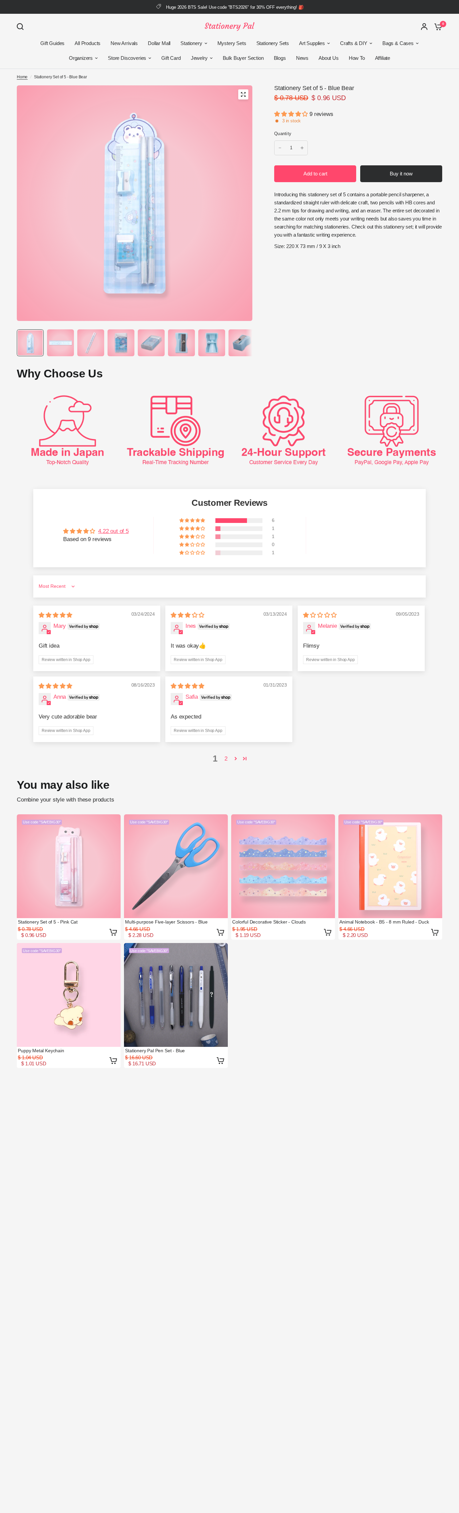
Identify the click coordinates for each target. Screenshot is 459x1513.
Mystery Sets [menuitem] (231, 43)
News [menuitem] (302, 58)
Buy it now (401, 173)
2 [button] (225, 758)
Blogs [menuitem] (280, 58)
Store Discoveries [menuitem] (127, 58)
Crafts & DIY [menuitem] (353, 43)
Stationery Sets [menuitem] (272, 43)
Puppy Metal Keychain (41, 1050)
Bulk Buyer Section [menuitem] (243, 58)
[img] (55, 615)
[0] (436, 26)
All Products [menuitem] (87, 43)
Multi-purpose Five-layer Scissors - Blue (166, 922)
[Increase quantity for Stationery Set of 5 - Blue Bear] (302, 148)
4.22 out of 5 (113, 531)
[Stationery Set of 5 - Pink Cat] (69, 866)
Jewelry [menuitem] (199, 58)
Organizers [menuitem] (81, 58)
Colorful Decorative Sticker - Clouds (269, 922)
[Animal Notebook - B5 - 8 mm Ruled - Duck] (390, 866)
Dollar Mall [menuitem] (159, 43)
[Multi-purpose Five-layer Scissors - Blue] (176, 866)
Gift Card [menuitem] (170, 58)
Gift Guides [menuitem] (52, 43)
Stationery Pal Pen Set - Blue (155, 1050)
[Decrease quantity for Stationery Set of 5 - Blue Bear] (280, 148)
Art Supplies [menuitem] (312, 43)
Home (22, 77)
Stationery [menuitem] (191, 43)
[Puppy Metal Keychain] (69, 995)
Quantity (282, 133)
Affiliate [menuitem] (382, 58)
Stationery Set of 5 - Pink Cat (48, 922)
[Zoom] (243, 94)
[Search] (22, 26)
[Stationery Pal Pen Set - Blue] (176, 995)
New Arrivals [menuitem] (124, 43)
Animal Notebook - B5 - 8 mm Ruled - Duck (384, 922)
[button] (291, 114)
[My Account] (424, 26)
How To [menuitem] (357, 58)
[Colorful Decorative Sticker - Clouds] (283, 866)
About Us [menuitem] (329, 58)
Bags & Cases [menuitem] (398, 43)
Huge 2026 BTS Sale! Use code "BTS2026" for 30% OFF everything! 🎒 (234, 7)
